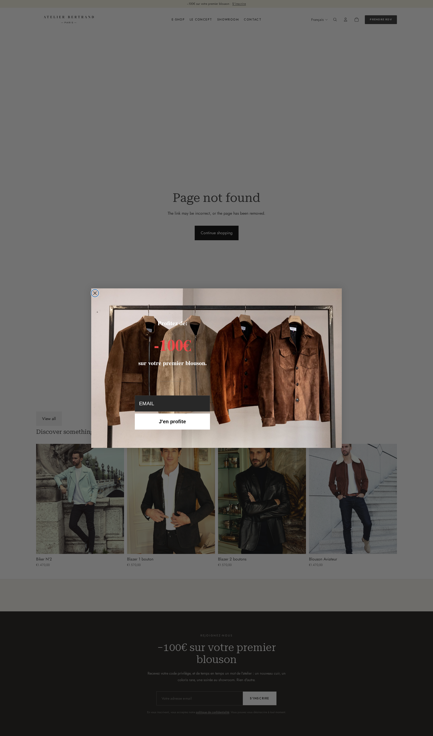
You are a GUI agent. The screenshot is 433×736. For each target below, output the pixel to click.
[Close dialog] (95, 293)
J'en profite (172, 421)
